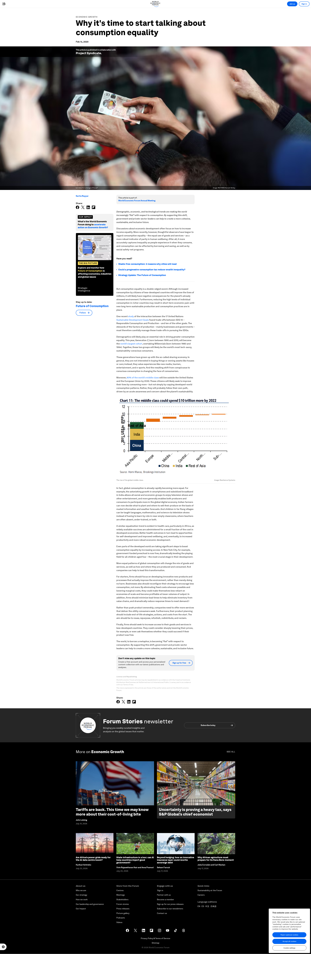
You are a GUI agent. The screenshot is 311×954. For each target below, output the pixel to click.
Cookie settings (289, 948)
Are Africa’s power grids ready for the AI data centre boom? (93, 858)
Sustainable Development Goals (132, 320)
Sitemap (155, 943)
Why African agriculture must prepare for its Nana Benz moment (216, 858)
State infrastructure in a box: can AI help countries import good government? (135, 860)
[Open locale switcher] (3, 947)
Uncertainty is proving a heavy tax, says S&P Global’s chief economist (195, 812)
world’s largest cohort (131, 343)
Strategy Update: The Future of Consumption (142, 275)
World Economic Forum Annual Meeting (136, 200)
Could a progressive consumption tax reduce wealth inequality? (151, 269)
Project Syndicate (88, 53)
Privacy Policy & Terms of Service (155, 938)
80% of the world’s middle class (143, 377)
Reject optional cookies (289, 935)
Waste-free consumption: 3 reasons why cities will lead (147, 264)
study (131, 316)
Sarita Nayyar (82, 196)
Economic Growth (87, 17)
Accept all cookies (289, 941)
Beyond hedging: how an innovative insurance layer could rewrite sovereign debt (175, 860)
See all (231, 752)
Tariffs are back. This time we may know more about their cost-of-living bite (112, 812)
